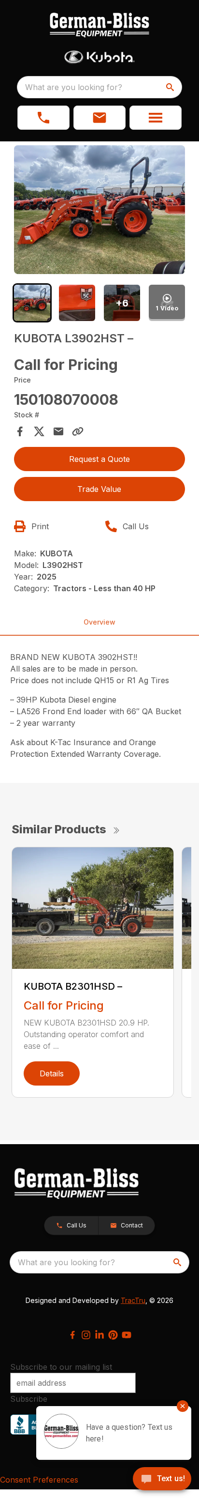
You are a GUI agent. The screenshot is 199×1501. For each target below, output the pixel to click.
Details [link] (52, 1073)
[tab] (32, 303)
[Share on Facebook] (20, 431)
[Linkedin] (99, 1334)
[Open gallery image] (99, 209)
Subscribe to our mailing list (61, 1367)
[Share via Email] (58, 431)
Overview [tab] (99, 622)
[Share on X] (39, 431)
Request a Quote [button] (99, 459)
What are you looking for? (73, 87)
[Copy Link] (78, 431)
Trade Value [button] (99, 489)
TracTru (133, 1300)
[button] (43, 118)
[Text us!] (162, 1479)
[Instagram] (86, 1334)
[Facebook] (72, 1334)
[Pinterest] (113, 1334)
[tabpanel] (99, 211)
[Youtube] (126, 1334)
